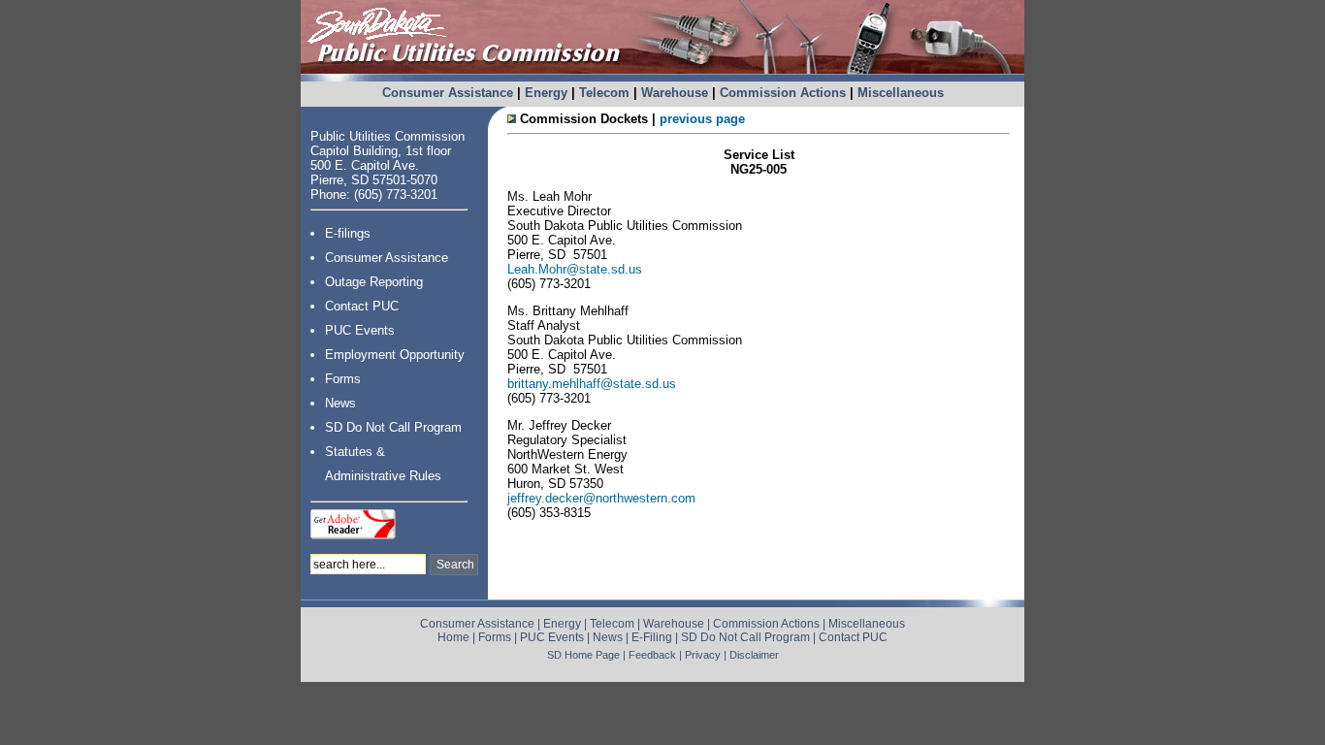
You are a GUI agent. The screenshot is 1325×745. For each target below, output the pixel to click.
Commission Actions (783, 92)
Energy (546, 92)
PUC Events (360, 330)
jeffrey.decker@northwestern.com (601, 498)
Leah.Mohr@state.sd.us (574, 269)
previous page (702, 119)
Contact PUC (362, 306)
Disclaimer (754, 655)
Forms (343, 379)
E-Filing (651, 637)
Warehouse (674, 92)
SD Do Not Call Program (393, 427)
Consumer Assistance (447, 92)
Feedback (652, 655)
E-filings (348, 233)
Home (453, 637)
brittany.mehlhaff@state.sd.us (591, 383)
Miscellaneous (900, 92)
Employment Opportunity (395, 354)
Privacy (703, 655)
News (340, 403)
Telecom (604, 92)
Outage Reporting (374, 282)
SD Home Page (583, 655)
